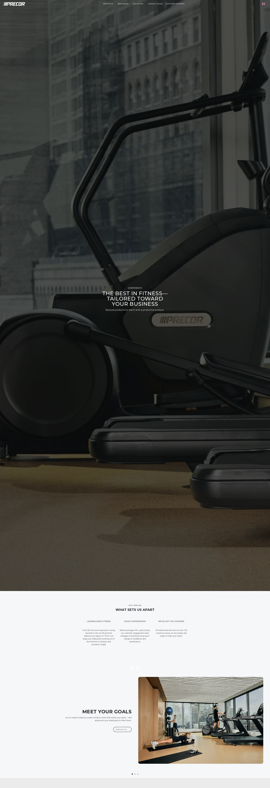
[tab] (132, 774)
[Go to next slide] (138, 668)
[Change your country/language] (263, 3)
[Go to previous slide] (132, 668)
